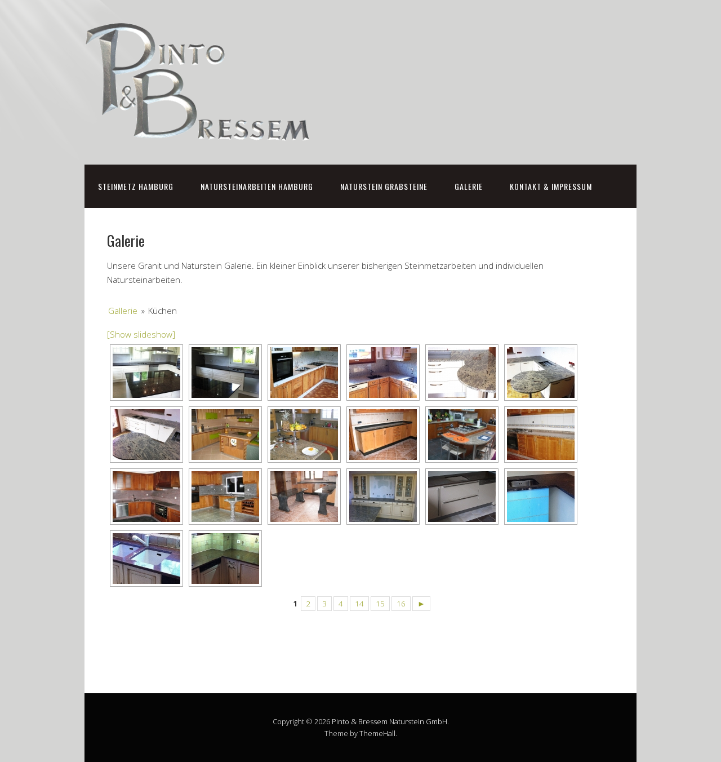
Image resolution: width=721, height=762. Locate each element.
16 (401, 604)
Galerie (469, 186)
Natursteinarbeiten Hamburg (257, 186)
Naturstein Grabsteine (384, 186)
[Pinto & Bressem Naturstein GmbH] (197, 129)
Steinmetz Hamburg (135, 186)
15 (380, 604)
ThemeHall (377, 733)
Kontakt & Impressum (551, 186)
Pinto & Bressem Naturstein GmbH (389, 721)
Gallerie (122, 310)
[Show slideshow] (141, 334)
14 (359, 604)
